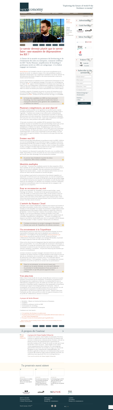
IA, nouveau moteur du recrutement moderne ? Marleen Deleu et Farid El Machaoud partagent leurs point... (42, 381)
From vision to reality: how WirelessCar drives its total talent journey (26, 381)
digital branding (24, 320)
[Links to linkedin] (52, 406)
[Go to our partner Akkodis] (80, 42)
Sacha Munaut (24, 71)
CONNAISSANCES (45, 13)
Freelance (39, 320)
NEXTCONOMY (24, 398)
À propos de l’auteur (33, 331)
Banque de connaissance (51, 401)
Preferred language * (83, 93)
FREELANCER (48, 398)
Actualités (47, 399)
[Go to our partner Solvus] (88, 42)
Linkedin (85, 63)
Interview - (23, 377)
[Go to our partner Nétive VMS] (80, 53)
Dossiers (33, 13)
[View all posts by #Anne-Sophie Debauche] (70, 22)
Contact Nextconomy (26, 401)
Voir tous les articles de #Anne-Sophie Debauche (42, 356)
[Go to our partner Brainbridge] (80, 31)
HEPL (30, 94)
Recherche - (54, 377)
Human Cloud (45, 320)
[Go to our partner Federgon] (80, 48)
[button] (42, 31)
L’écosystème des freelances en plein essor (34, 313)
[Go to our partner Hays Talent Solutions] (88, 48)
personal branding (52, 320)
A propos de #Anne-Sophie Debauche (40, 335)
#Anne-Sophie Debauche (69, 29)
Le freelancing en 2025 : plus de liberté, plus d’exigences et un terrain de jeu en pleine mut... (57, 381)
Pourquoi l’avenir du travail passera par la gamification (37, 318)
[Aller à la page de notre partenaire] (41, 392)
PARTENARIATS (66, 13)
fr (91, 13)
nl (89, 13)
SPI (28, 84)
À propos (75, 13)
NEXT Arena (55, 13)
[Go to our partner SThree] (88, 31)
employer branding (32, 320)
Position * (79, 97)
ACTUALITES (24, 13)
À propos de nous (25, 399)
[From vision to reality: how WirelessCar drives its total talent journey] (26, 372)
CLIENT (71, 398)
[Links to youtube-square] (55, 406)
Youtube (86, 65)
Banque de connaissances (76, 401)
